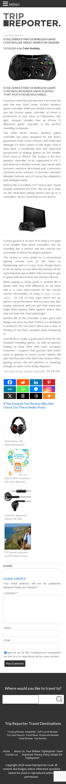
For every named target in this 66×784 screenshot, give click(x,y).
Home (6, 751)
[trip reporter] (33, 25)
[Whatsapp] (23, 389)
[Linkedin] (36, 382)
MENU (14, 4)
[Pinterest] (49, 382)
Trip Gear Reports (13, 35)
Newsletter (30, 731)
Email (7, 640)
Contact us (11, 754)
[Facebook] (10, 382)
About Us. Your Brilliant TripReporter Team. (38, 751)
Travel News (32, 735)
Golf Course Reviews (47, 731)
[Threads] (23, 396)
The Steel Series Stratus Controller (24, 371)
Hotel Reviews (26, 738)
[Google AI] (36, 396)
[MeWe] (10, 389)
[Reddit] (23, 382)
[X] (10, 396)
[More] (49, 396)
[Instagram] (49, 389)
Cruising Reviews (16, 731)
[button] (6, 3)
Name (7, 628)
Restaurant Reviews (48, 735)
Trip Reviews (40, 738)
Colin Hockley (31, 48)
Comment (11, 593)
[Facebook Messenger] (36, 389)
